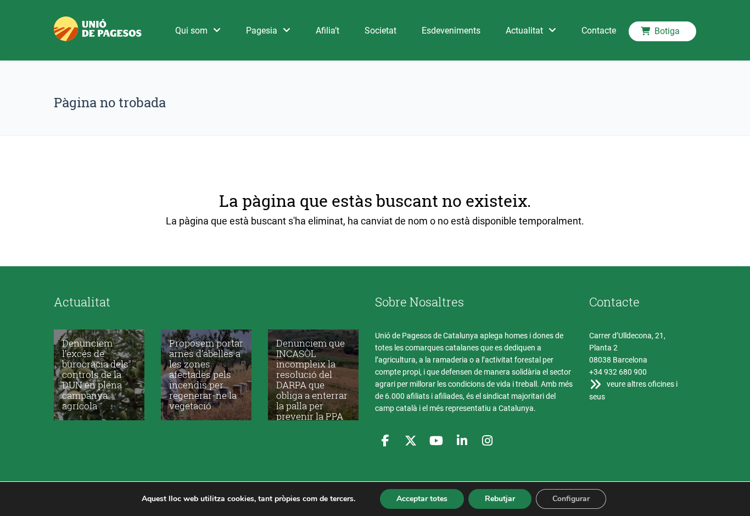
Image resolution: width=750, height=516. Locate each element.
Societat (380, 30)
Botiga (667, 31)
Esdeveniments (451, 30)
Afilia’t (327, 30)
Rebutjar (500, 498)
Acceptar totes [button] (421, 498)
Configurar (571, 498)
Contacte (598, 30)
